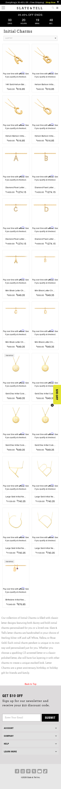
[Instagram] (22, 771)
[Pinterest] (28, 771)
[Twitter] (34, 771)
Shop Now (50, 2)
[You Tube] (39, 771)
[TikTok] (45, 771)
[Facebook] (17, 771)
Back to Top (30, 683)
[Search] (53, 8)
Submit (50, 717)
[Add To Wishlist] (16, 93)
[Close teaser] (52, 405)
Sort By (8, 38)
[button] (57, 394)
